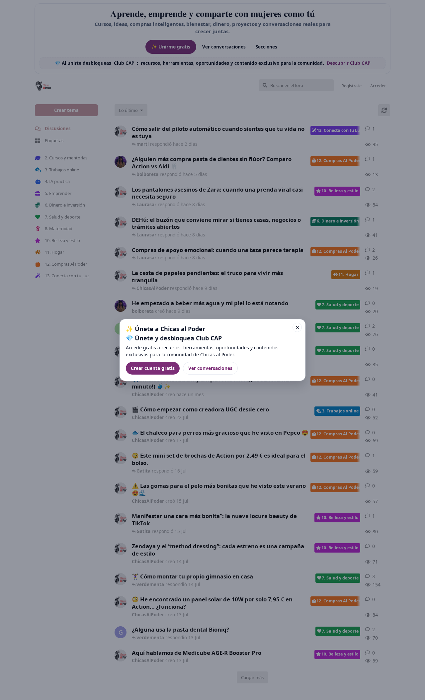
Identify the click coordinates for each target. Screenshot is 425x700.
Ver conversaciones (210, 368)
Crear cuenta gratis (153, 368)
